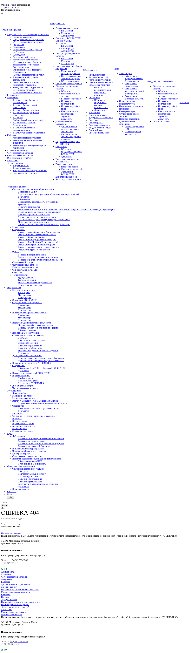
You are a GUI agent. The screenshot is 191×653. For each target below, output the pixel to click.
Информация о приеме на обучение (29, 312)
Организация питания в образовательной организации (27, 91)
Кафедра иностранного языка (27, 138)
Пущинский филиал (12, 30)
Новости (5, 597)
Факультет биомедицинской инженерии (37, 239)
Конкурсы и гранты (128, 111)
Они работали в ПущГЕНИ (20, 158)
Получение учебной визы (30, 348)
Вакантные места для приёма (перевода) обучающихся (27, 83)
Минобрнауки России (11, 614)
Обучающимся (90, 70)
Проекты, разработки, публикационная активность (129, 121)
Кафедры (11, 135)
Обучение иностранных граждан (28, 335)
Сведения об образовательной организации (28, 34)
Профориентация (64, 164)
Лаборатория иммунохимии (132, 84)
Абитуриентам (57, 23)
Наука (117, 69)
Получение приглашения (67, 102)
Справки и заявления (99, 133)
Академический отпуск (100, 127)
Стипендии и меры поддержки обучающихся (101, 116)
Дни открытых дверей (71, 169)
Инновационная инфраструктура (127, 102)
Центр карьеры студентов (25, 173)
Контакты (184, 102)
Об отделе (66, 91)
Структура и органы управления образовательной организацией (28, 40)
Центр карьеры (96, 122)
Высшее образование (71, 99)
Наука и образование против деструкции (20, 602)
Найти (10, 497)
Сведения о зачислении (67, 28)
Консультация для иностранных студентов (69, 114)
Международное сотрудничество (28, 87)
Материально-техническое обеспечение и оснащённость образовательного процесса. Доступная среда (27, 63)
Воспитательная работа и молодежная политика (101, 83)
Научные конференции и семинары (29, 451)
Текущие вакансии (22, 168)
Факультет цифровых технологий (29, 133)
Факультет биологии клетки (26, 110)
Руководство (19, 54)
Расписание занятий (98, 77)
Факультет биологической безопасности (25, 106)
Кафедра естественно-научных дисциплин (38, 257)
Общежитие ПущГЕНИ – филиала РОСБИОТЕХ (71, 151)
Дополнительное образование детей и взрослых (71, 136)
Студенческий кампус (17, 150)
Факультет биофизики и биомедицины (24, 123)
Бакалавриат (67, 31)
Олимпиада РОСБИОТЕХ (68, 38)
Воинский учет (96, 130)
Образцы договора (70, 81)
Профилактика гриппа (99, 125)
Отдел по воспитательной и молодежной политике (102, 91)
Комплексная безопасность (20, 155)
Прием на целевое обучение (69, 83)
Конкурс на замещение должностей (30, 170)
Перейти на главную (11, 533)
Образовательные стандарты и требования (38, 202)
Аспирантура (67, 36)
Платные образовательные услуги (29, 75)
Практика (93, 120)
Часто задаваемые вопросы (20, 153)
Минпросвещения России (13, 612)
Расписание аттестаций (100, 80)
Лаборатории (125, 73)
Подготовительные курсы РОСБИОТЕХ (68, 142)
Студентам (6, 574)
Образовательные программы (64, 42)
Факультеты (12, 97)
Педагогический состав (24, 57)
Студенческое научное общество (27, 456)
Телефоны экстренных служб (15, 607)
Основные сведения (22, 37)
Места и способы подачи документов (70, 72)
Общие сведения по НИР (30, 461)
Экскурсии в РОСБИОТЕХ (68, 173)
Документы (18, 44)
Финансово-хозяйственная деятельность (37, 217)
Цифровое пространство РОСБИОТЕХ (67, 160)
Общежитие (61, 146)
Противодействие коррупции (15, 604)
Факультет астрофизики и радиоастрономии (25, 128)
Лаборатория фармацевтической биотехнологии (134, 78)
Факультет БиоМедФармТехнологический (28, 118)
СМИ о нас (12, 160)
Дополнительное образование (64, 122)
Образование (19, 47)
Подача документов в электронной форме (71, 77)
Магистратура (68, 33)
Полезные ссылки (161, 121)
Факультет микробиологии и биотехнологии (26, 101)
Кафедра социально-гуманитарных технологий (40, 260)
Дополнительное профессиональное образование (70, 129)
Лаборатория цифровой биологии (134, 97)
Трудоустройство (15, 163)
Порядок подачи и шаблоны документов (32, 323)
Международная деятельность (162, 81)
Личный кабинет (97, 75)
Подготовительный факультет (70, 94)
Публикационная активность (133, 132)
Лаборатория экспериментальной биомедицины (134, 91)
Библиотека (94, 112)
